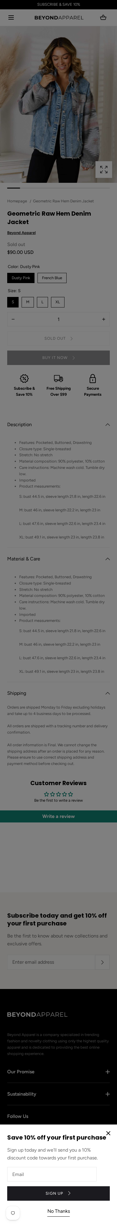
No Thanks (58, 1211)
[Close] (58, 613)
